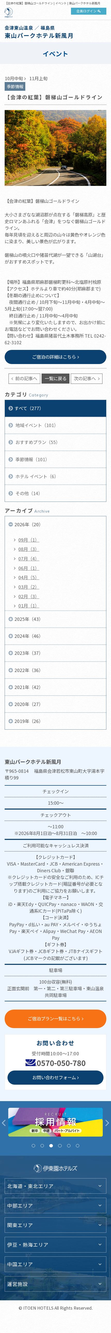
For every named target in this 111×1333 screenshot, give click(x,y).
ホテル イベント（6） (36, 476)
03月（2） (28, 587)
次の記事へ (85, 378)
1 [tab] (33, 1145)
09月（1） (28, 540)
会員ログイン (86, 10)
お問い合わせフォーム (54, 1077)
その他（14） (28, 493)
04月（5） (28, 577)
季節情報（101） (32, 459)
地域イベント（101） (36, 425)
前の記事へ (25, 378)
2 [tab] (42, 1145)
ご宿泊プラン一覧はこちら (54, 1018)
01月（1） (28, 605)
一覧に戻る (56, 378)
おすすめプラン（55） (37, 442)
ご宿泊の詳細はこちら (54, 356)
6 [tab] (77, 1145)
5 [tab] (68, 1145)
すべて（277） (29, 408)
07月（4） (28, 558)
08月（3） (28, 549)
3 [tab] (51, 1145)
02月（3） (28, 596)
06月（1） (28, 568)
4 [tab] (59, 1145)
